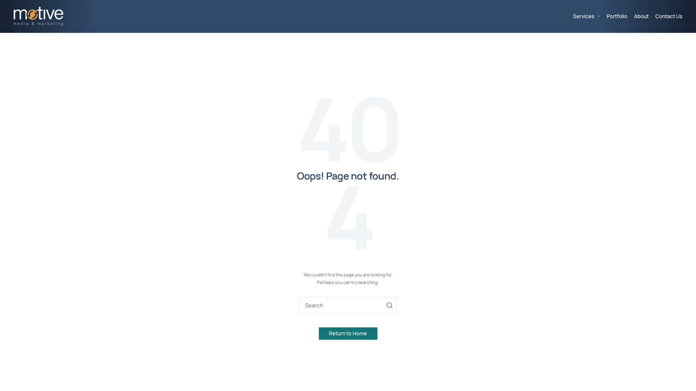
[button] (389, 305)
